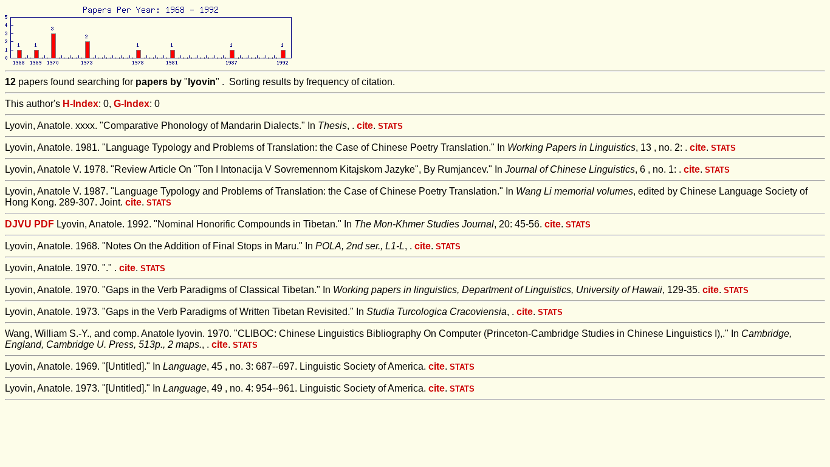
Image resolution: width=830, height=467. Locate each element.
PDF (44, 224)
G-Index (131, 104)
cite (365, 125)
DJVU (18, 224)
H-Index (80, 104)
